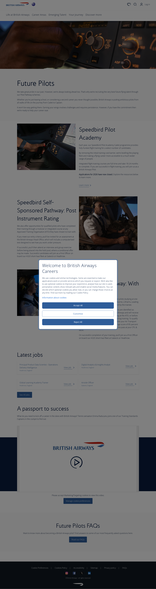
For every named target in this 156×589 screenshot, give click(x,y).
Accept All (78, 305)
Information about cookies (54, 297)
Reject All (78, 322)
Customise (78, 313)
